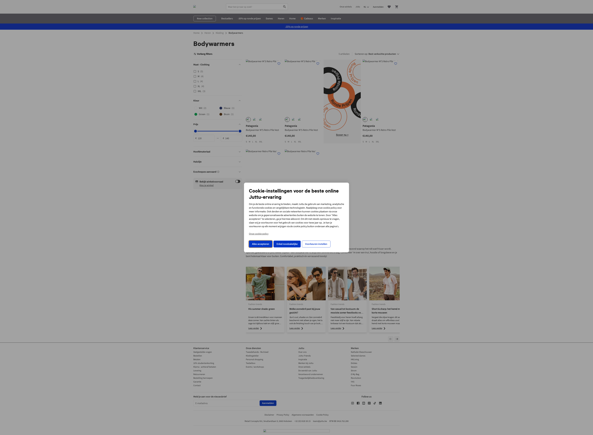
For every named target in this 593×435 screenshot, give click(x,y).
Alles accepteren (260, 244)
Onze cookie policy (258, 234)
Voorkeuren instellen (316, 244)
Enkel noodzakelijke (287, 244)
